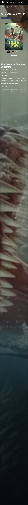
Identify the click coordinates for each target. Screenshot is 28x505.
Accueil (2, 6)
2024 (9, 18)
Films (8, 6)
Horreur (14, 6)
